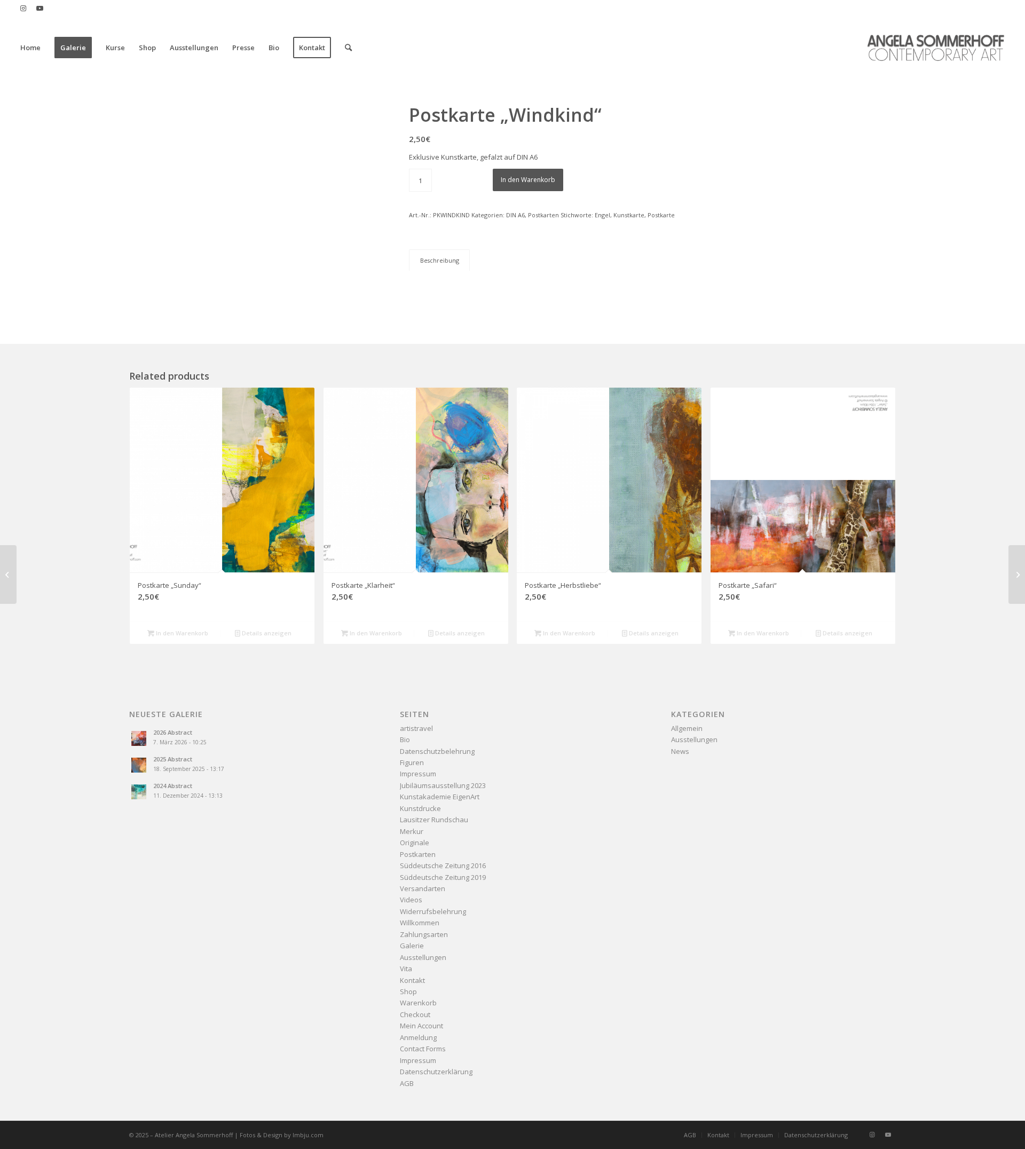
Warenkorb (418, 1003)
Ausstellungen (423, 957)
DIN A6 (515, 215)
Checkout (415, 1014)
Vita (406, 968)
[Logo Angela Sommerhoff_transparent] (935, 47)
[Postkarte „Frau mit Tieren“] (8, 574)
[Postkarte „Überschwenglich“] (1016, 574)
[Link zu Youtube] (39, 8)
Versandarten (422, 888)
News (680, 751)
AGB (407, 1083)
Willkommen (419, 922)
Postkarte (661, 215)
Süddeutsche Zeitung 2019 (443, 877)
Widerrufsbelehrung (433, 911)
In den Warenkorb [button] (181, 633)
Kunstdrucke (420, 808)
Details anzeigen (265, 633)
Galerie (412, 945)
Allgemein (687, 728)
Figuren (412, 762)
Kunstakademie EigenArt (439, 796)
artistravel (416, 728)
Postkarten (543, 215)
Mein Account (421, 1025)
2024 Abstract (172, 786)
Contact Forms (423, 1048)
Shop (408, 991)
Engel (602, 215)
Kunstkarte (628, 215)
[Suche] (348, 47)
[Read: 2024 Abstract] (138, 791)
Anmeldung (418, 1037)
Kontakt (412, 980)
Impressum (418, 773)
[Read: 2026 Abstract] (138, 738)
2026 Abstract (172, 732)
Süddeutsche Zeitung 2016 (443, 865)
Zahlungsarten (424, 934)
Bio (405, 739)
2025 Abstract (172, 759)
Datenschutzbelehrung (437, 751)
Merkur (411, 831)
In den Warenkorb (528, 179)
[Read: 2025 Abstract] (138, 765)
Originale (414, 842)
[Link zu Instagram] (23, 8)
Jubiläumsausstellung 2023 (443, 785)
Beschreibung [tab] (439, 260)
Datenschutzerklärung (436, 1071)
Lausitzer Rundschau (434, 819)
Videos (411, 899)
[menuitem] (30, 47)
